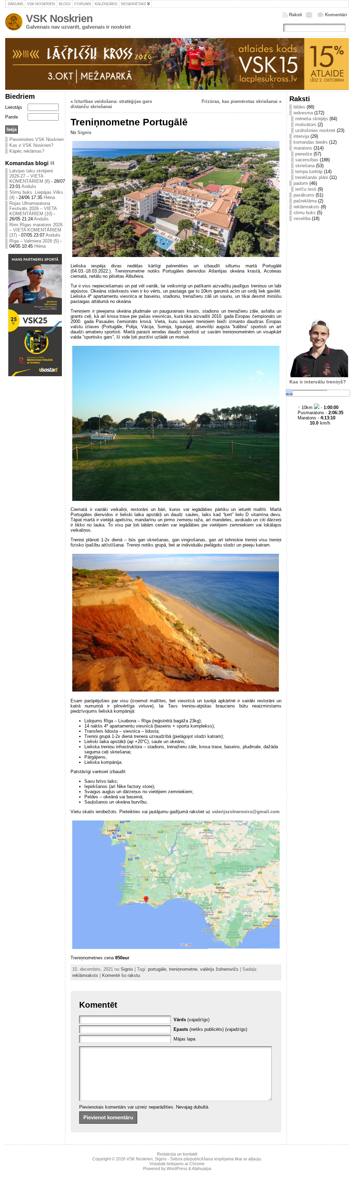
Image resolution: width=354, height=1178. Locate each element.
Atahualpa (201, 1168)
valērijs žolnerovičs (219, 969)
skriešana (305, 165)
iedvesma (303, 112)
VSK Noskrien (59, 18)
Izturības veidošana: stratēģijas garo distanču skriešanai (111, 104)
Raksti (295, 14)
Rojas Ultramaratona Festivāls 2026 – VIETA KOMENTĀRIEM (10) (33, 208)
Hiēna (49, 197)
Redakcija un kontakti (177, 1154)
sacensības (306, 159)
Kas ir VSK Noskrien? (31, 145)
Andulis (28, 186)
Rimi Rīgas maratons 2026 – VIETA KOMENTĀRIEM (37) (36, 230)
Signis (84, 132)
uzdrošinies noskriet (315, 130)
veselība (302, 218)
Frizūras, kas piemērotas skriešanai (240, 101)
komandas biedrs (311, 142)
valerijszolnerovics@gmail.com (246, 811)
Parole (11, 117)
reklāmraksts (85, 975)
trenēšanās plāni (311, 177)
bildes (299, 107)
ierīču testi (305, 189)
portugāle (157, 969)
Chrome (197, 1163)
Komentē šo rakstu (121, 975)
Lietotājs (13, 107)
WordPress (177, 1168)
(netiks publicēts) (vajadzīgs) (210, 1029)
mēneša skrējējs (311, 118)
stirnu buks (305, 212)
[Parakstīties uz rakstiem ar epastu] (310, 15)
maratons (303, 148)
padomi (301, 183)
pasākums (304, 195)
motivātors (305, 124)
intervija (301, 136)
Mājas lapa (184, 1039)
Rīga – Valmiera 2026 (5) (34, 241)
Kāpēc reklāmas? (26, 151)
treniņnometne (183, 969)
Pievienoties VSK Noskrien (36, 139)
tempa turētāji (309, 171)
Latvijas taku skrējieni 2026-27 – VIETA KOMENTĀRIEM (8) (31, 176)
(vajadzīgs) (191, 1019)
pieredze (303, 153)
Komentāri (336, 14)
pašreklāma (305, 200)
